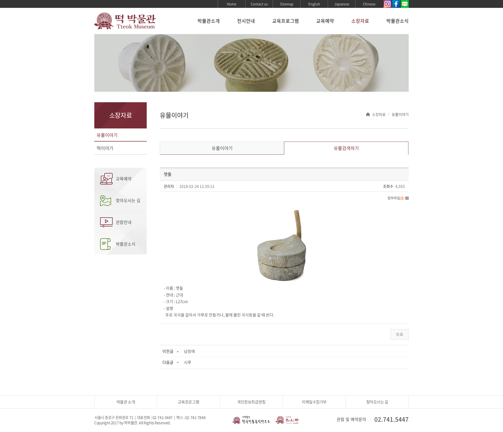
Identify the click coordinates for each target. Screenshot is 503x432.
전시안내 (246, 20)
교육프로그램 (285, 20)
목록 (399, 334)
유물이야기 (107, 135)
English (314, 3)
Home (231, 3)
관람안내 (124, 222)
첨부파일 (395, 197)
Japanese (341, 3)
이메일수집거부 (314, 402)
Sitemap (286, 3)
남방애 (189, 351)
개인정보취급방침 (251, 402)
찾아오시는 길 (128, 200)
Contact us (259, 3)
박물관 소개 (126, 402)
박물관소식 (397, 20)
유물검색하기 (346, 148)
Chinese (369, 3)
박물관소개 (209, 20)
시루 (187, 362)
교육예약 (325, 20)
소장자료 (360, 20)
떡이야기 (105, 148)
